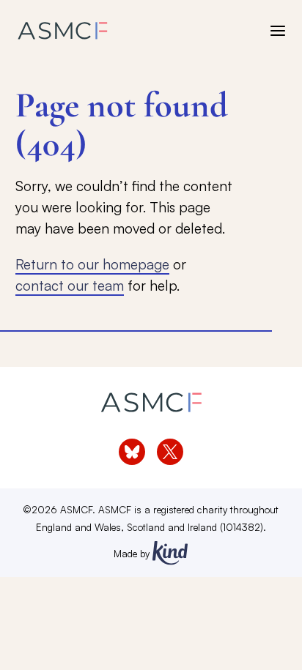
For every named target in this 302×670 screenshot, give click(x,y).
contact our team (69, 285)
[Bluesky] (132, 452)
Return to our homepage (92, 264)
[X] (170, 452)
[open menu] (278, 31)
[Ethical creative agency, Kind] (170, 553)
